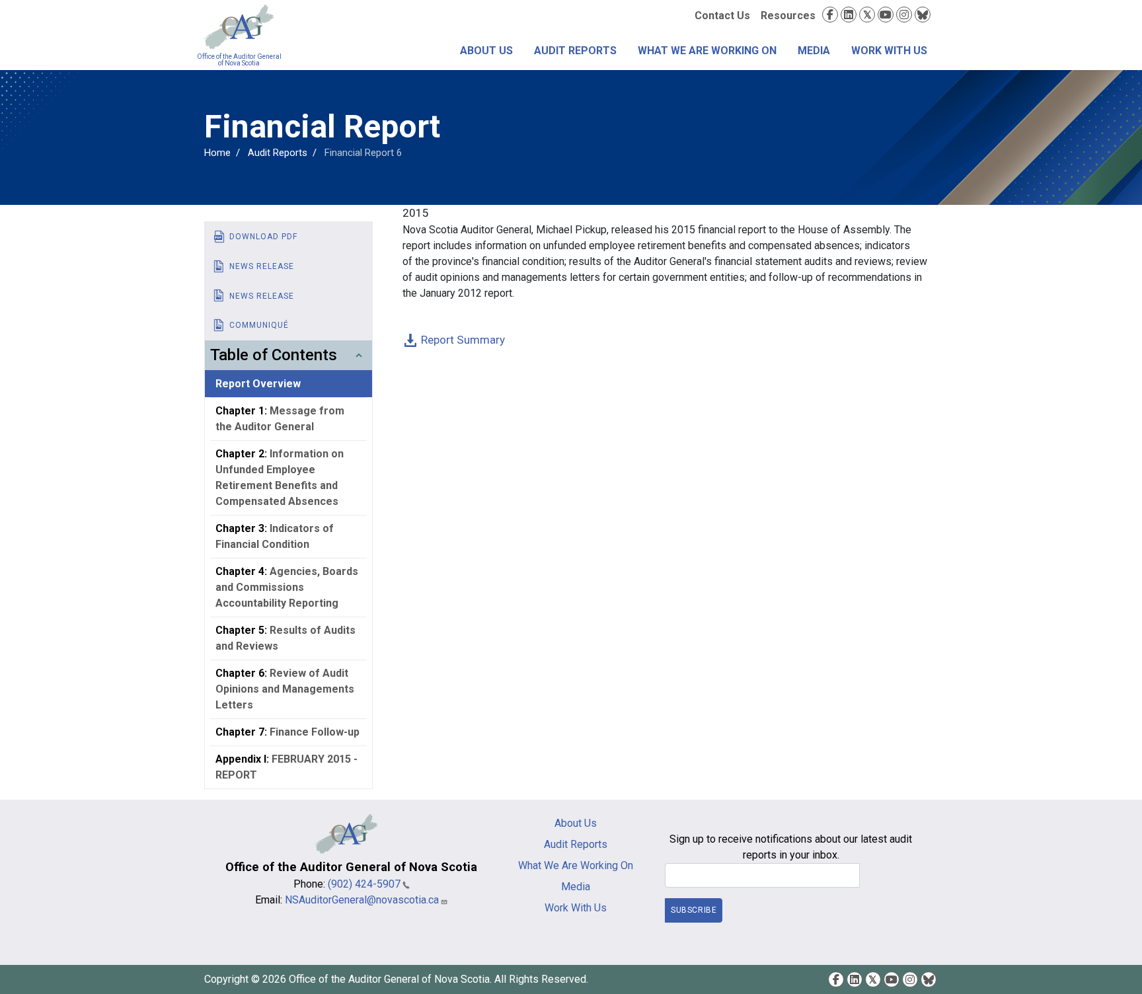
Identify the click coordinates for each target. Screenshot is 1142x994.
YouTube (886, 14)
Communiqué (259, 325)
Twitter (867, 14)
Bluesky (923, 14)
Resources (788, 15)
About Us (486, 50)
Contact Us (722, 15)
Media (814, 50)
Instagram (904, 14)
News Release (261, 266)
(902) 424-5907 (364, 884)
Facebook (830, 14)
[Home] (239, 27)
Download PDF (263, 236)
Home (217, 153)
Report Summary (463, 339)
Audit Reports (575, 50)
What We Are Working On (707, 50)
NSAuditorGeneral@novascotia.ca (362, 900)
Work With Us (889, 50)
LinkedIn (848, 14)
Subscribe (693, 910)
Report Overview (258, 383)
